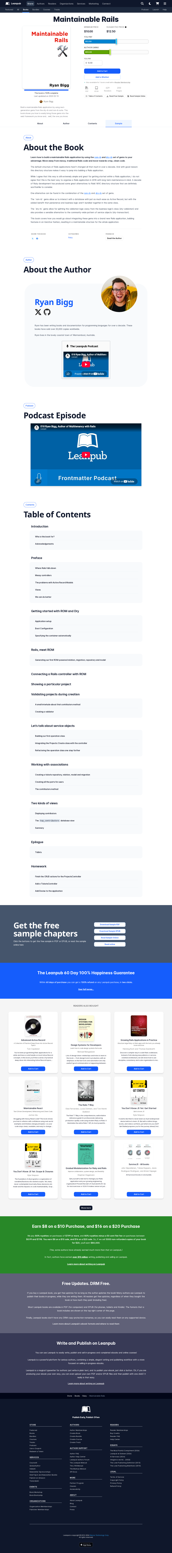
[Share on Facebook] (37, 238)
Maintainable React (33, 1108)
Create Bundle (76, 1436)
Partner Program (77, 1483)
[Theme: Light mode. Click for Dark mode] (150, 4)
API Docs (73, 1472)
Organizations (67, 3)
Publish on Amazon (37, 1478)
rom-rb (87, 193)
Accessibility (75, 1489)
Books (25, 9)
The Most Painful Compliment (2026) (125, 1451)
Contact (73, 1506)
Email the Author (114, 238)
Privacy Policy (116, 1483)
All (18, 9)
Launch (156, 9)
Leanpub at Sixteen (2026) (121, 1454)
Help (165, 9)
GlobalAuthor (35, 1466)
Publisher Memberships (39, 1509)
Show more (86, 1208)
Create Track (75, 1442)
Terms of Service (117, 1477)
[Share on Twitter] (32, 238)
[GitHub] (47, 312)
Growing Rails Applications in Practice (139, 1040)
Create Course (76, 1439)
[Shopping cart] (157, 4)
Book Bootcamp (36, 1495)
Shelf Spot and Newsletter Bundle (43, 1475)
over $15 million (80, 1257)
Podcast (145, 9)
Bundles (35, 9)
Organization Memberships (41, 1506)
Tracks (57, 9)
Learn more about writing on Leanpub (86, 1264)
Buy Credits (115, 1433)
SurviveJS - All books (139, 1164)
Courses (46, 9)
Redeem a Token (36, 1451)
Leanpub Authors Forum (80, 1460)
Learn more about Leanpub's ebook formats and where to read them (86, 1324)
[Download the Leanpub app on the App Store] (86, 1544)
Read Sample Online (110, 938)
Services (81, 3)
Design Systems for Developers (86, 1045)
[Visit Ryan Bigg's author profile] (119, 294)
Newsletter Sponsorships (40, 1472)
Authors (41, 3)
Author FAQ (74, 1454)
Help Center (115, 1439)
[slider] (116, 41)
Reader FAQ (115, 1436)
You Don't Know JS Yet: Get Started (139, 1108)
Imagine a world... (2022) (120, 1460)
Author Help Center (78, 1457)
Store (30, 3)
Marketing (94, 3)
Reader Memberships (119, 1430)
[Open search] (142, 4)
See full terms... (86, 989)
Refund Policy (115, 1486)
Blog (72, 1503)
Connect (106, 3)
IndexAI (33, 1469)
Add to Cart (102, 71)
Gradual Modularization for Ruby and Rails (86, 1168)
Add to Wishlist (102, 77)
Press (72, 1509)
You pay (87, 59)
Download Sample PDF (110, 924)
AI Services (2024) (117, 1457)
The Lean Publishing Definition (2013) (125, 1463)
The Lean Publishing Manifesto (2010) (125, 1466)
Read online (110, 944)
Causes (73, 1486)
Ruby (70, 237)
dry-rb (99, 193)
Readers (52, 3)
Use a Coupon (35, 1448)
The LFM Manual (76, 1466)
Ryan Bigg (48, 101)
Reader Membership (122, 82)
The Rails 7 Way (86, 1105)
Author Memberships (78, 1430)
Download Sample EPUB (109, 931)
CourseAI (33, 1463)
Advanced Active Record (33, 1040)
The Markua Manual (78, 1469)
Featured (9, 9)
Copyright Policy (117, 1480)
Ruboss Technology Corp (99, 1535)
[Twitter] (38, 312)
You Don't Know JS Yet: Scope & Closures (33, 1171)
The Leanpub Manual (78, 1463)
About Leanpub (76, 1500)
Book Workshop (36, 1492)
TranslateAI (34, 1481)
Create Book (75, 1433)
